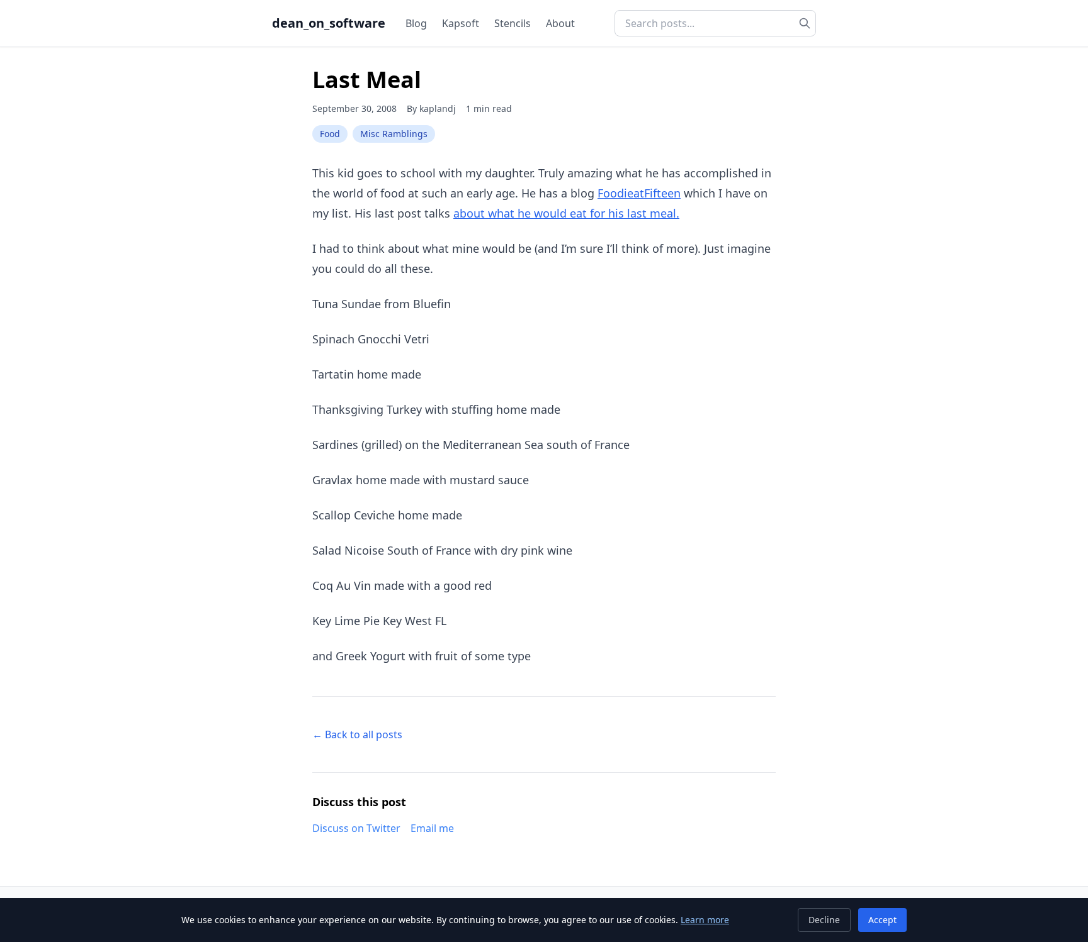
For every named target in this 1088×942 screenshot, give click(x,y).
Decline (824, 920)
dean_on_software (328, 22)
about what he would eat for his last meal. (566, 213)
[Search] (804, 23)
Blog (416, 23)
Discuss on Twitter (356, 828)
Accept (882, 920)
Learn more (705, 920)
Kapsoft (460, 23)
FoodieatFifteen (639, 193)
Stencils (512, 23)
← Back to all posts (357, 734)
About (560, 23)
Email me (432, 828)
